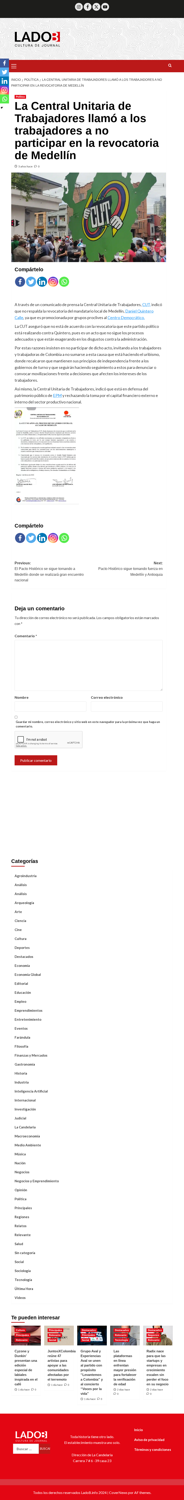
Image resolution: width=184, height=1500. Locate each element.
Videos (20, 1298)
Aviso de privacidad (149, 1440)
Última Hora (24, 1289)
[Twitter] (96, 7)
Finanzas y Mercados (31, 1055)
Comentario (26, 636)
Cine (18, 930)
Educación (23, 992)
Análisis (21, 885)
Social (19, 1262)
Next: (130, 568)
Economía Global (28, 974)
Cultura (20, 939)
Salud (19, 1244)
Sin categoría (25, 1253)
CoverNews (118, 1492)
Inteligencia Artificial (31, 1091)
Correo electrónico (107, 697)
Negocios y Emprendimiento (37, 1181)
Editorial (21, 983)
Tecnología (23, 1280)
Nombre (21, 697)
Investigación (25, 1109)
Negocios (22, 1172)
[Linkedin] (42, 282)
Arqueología (24, 903)
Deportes (22, 948)
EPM (57, 395)
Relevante (23, 1235)
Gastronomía (25, 1064)
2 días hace (123, 1389)
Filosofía (21, 1046)
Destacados (24, 957)
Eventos (21, 1028)
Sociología (23, 1271)
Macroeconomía (27, 1136)
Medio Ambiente (28, 1145)
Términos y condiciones (152, 1449)
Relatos (20, 1226)
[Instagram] (79, 7)
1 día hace (24, 1389)
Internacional (25, 1100)
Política (20, 96)
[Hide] (2, 107)
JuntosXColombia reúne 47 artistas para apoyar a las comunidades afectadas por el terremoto (62, 1365)
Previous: (49, 571)
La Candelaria (25, 1127)
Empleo (20, 1001)
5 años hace (25, 166)
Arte (18, 912)
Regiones (22, 1217)
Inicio (138, 1430)
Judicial (20, 1118)
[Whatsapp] (64, 282)
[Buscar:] (26, 1449)
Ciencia (20, 921)
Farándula (22, 1037)
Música (20, 1154)
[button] (15, 65)
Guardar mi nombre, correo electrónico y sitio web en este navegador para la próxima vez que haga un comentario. (88, 724)
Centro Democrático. (126, 317)
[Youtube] (105, 7)
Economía (22, 966)
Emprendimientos (28, 1010)
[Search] (170, 66)
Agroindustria (26, 876)
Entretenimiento (28, 1019)
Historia (21, 1073)
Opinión (21, 1190)
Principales (23, 1208)
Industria (22, 1082)
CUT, (146, 304)
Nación (20, 1163)
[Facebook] (88, 7)
